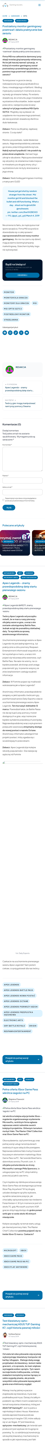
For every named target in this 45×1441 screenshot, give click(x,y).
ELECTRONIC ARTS (13, 1020)
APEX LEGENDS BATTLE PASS (18, 990)
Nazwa (5, 476)
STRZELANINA (11, 320)
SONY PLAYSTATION (29, 577)
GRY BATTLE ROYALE (14, 1026)
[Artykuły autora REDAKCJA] (10, 370)
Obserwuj (22, 275)
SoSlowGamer (14, 1334)
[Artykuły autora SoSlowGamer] (5, 1334)
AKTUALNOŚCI (9, 573)
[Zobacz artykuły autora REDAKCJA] (5, 40)
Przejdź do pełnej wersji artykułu (17, 1059)
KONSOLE (29, 573)
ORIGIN (32, 1026)
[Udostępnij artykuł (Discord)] (26, 332)
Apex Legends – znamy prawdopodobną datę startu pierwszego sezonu (19, 586)
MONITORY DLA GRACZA (16, 303)
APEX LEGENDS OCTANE (16, 1001)
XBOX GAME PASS (13, 1256)
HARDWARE (15, 16)
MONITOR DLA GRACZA (16, 297)
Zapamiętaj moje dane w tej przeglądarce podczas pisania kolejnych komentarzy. (20, 499)
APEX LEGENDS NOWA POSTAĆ (19, 996)
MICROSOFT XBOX (11, 577)
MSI (35, 303)
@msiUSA (31, 205)
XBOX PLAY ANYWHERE (15, 1267)
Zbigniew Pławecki (16, 1099)
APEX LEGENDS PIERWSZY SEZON (21, 1007)
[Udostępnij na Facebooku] (4, 332)
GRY (20, 573)
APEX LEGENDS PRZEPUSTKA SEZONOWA (18, 1013)
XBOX (23, 1250)
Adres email (7, 487)
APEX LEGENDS (11, 984)
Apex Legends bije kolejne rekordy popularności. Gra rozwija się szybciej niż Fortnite (19, 751)
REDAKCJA (12, 39)
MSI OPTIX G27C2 (13, 309)
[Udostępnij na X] (21, 332)
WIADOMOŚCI (21, 20)
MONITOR (9, 292)
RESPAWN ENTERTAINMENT (17, 1031)
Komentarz (7, 445)
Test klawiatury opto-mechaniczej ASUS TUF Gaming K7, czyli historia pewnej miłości (21, 1324)
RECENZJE (20, 1315)
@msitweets (22, 208)
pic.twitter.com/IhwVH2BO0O (23, 212)
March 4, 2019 (33, 215)
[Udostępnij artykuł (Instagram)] (10, 332)
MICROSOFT (10, 1250)
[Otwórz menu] (39, 5)
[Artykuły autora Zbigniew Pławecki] (5, 1100)
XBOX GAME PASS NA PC (16, 1261)
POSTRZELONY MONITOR (17, 314)
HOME (4, 16)
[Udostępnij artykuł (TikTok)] (16, 332)
